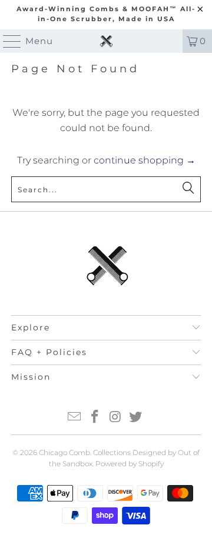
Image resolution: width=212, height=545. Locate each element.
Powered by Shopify (129, 463)
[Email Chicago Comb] (75, 418)
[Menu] (7, 41)
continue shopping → (145, 160)
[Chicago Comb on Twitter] (136, 418)
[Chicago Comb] (106, 41)
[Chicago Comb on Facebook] (95, 418)
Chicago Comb (64, 452)
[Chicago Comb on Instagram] (116, 418)
